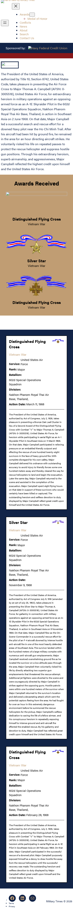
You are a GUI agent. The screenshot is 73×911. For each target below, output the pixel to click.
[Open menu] (5, 23)
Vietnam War (36, 224)
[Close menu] (16, 6)
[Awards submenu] (32, 15)
